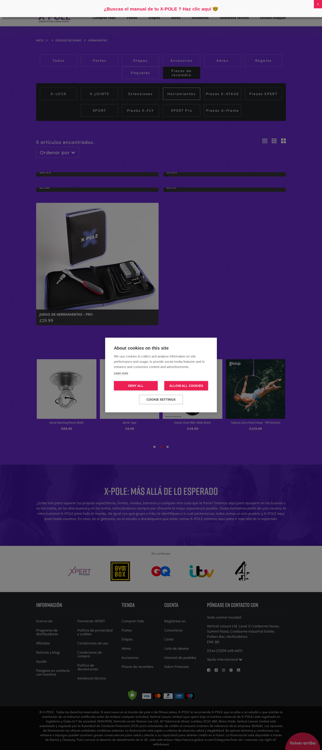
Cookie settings (161, 399)
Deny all (136, 385)
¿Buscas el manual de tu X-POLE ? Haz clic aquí (157, 8)
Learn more (121, 373)
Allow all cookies (186, 385)
